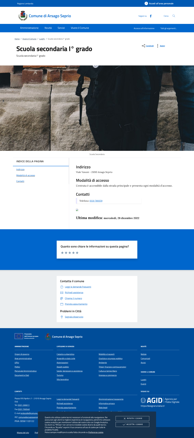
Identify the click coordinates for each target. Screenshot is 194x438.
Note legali (103, 407)
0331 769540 (24, 409)
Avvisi (143, 362)
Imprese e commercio (108, 375)
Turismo (60, 375)
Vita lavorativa (63, 379)
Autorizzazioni (62, 362)
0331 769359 (96, 200)
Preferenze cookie (95, 432)
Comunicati (145, 358)
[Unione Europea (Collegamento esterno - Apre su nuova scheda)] (27, 337)
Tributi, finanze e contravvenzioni (112, 366)
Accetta (135, 424)
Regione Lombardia (25, 3)
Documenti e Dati (22, 375)
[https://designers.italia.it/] (160, 400)
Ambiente (103, 362)
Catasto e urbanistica (65, 354)
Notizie (143, 354)
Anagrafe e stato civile (66, 358)
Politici (17, 366)
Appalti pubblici (63, 366)
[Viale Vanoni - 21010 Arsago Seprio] (77, 209)
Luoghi (42, 38)
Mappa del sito (23, 432)
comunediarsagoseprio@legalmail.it (33, 417)
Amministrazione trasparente (111, 399)
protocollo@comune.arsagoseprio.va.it (37, 413)
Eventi (143, 383)
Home (17, 38)
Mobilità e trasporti (106, 354)
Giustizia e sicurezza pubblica (110, 358)
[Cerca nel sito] (174, 16)
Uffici (17, 362)
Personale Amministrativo (25, 371)
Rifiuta (134, 418)
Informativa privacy (107, 403)
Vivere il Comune (29, 38)
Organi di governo (22, 354)
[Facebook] (149, 16)
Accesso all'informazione (144, 28)
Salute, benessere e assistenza (70, 371)
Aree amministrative (23, 358)
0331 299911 (24, 405)
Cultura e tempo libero (108, 371)
